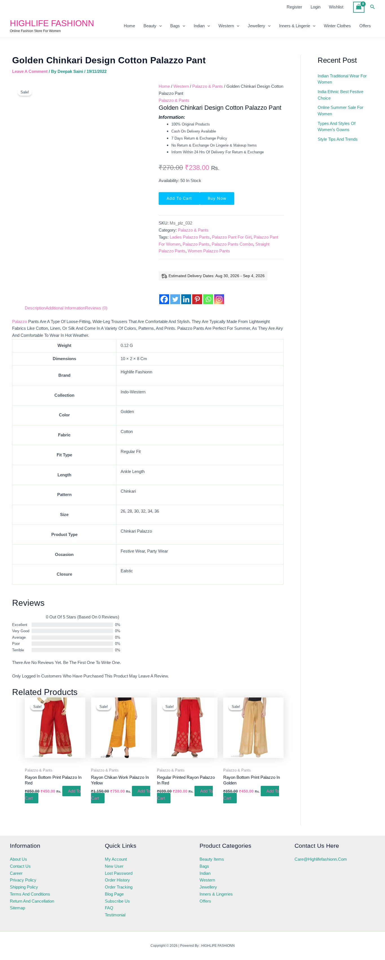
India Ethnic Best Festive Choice (340, 94)
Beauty (149, 25)
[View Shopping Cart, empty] (358, 7)
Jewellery (256, 25)
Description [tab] (35, 308)
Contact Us (20, 866)
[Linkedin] (186, 295)
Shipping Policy (24, 887)
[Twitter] (175, 295)
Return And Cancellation (32, 901)
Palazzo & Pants (207, 86)
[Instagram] (219, 295)
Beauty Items (212, 859)
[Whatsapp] (208, 295)
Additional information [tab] (65, 308)
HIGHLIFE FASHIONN (52, 23)
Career (16, 873)
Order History (117, 880)
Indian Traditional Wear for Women (342, 79)
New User (114, 866)
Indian (199, 25)
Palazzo (19, 321)
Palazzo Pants (196, 244)
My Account (116, 859)
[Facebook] (164, 295)
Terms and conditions (30, 894)
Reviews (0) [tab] (96, 308)
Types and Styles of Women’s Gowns (336, 126)
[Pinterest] (197, 295)
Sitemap (17, 907)
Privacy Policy (23, 880)
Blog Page (114, 894)
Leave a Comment (30, 71)
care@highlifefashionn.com (321, 859)
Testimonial (115, 914)
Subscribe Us (117, 901)
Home (129, 25)
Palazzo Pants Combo (232, 244)
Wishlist (336, 7)
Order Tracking (118, 887)
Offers (365, 25)
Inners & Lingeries (216, 894)
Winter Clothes (337, 25)
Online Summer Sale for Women (340, 110)
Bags (175, 25)
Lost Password (118, 873)
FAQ (109, 907)
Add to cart (179, 198)
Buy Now (217, 198)
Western (226, 25)
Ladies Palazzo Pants (190, 237)
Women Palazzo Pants (209, 250)
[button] (372, 7)
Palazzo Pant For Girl (231, 237)
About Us (18, 859)
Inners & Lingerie (294, 25)
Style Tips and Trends (338, 139)
